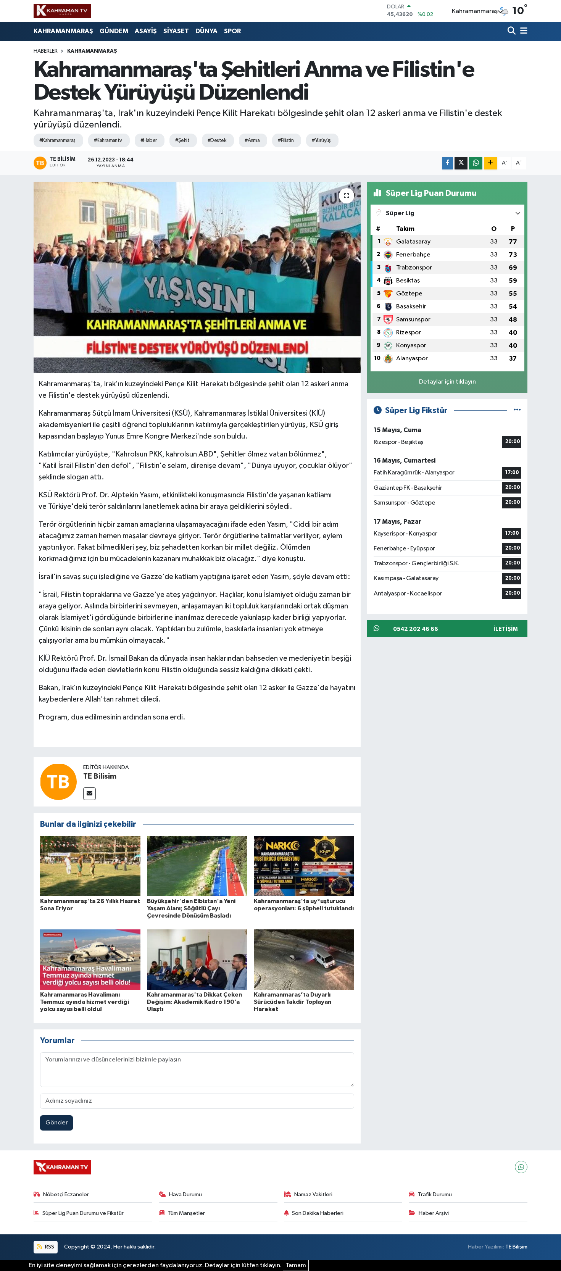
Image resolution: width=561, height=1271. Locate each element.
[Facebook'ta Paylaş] (447, 163)
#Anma (252, 140)
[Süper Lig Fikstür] (517, 410)
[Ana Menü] (522, 31)
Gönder (56, 1122)
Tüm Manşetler (186, 1213)
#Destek (217, 140)
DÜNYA (206, 31)
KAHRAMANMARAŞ (63, 31)
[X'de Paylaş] (461, 163)
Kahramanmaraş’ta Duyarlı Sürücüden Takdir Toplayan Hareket (292, 1002)
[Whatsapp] (521, 1167)
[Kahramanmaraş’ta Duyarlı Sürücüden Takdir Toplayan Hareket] (304, 959)
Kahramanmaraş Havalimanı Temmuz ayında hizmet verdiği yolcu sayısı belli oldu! (84, 1002)
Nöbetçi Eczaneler (66, 1194)
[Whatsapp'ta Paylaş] (475, 163)
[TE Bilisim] (58, 781)
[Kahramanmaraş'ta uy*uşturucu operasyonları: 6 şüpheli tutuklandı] (304, 866)
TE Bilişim (516, 1247)
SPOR (232, 31)
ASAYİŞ (146, 31)
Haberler (46, 51)
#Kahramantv (108, 140)
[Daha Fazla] (490, 163)
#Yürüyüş (321, 140)
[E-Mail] (89, 793)
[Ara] (512, 31)
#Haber (148, 140)
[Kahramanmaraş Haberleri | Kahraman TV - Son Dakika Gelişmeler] (62, 11)
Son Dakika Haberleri (317, 1213)
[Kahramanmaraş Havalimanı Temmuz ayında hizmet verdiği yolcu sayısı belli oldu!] (90, 959)
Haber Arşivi (434, 1213)
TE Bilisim (99, 776)
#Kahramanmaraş (57, 140)
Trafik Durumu (435, 1194)
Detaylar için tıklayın (447, 382)
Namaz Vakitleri (313, 1194)
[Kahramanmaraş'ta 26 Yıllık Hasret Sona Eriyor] (90, 866)
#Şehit (182, 140)
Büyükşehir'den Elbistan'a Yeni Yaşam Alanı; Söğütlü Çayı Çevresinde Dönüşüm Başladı (191, 908)
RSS (49, 1247)
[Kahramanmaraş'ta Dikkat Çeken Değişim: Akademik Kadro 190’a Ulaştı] (197, 959)
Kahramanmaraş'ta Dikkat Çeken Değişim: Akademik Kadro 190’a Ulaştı (194, 1002)
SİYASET (176, 31)
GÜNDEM (114, 31)
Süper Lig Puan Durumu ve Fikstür (83, 1213)
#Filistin (285, 140)
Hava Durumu (185, 1194)
